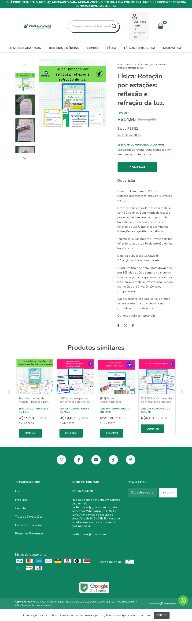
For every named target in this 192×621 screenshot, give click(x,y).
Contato (20, 508)
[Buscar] (114, 26)
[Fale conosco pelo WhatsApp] (183, 600)
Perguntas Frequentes (29, 533)
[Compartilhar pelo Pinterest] (133, 326)
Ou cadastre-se (139, 33)
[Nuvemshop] (162, 604)
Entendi (161, 615)
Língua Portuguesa (139, 48)
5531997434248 (82, 491)
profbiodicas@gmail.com (88, 534)
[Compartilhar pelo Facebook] (118, 326)
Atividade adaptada (25, 48)
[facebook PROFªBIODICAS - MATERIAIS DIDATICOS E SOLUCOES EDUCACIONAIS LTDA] (78, 459)
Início (120, 64)
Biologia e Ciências (64, 48)
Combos (93, 48)
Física (111, 48)
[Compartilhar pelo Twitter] (125, 326)
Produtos (21, 500)
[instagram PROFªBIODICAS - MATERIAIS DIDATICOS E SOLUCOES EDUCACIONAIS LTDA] (61, 459)
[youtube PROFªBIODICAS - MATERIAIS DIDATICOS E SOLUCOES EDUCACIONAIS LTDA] (96, 459)
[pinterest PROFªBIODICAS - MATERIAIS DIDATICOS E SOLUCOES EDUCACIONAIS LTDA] (130, 459)
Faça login (139, 23)
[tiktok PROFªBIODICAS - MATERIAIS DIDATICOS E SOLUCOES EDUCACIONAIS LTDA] (113, 459)
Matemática (172, 48)
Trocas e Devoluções (29, 517)
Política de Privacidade (30, 525)
